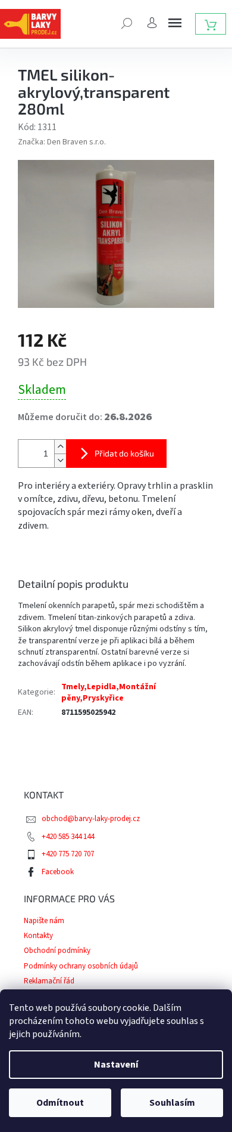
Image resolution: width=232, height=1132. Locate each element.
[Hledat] (127, 22)
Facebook (58, 871)
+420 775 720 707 (68, 854)
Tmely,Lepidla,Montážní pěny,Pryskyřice (108, 692)
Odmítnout (60, 1102)
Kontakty (38, 935)
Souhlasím (172, 1102)
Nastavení (116, 1064)
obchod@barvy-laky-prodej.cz (91, 818)
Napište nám (44, 920)
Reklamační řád (49, 981)
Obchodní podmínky (57, 950)
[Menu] (175, 23)
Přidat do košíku (124, 453)
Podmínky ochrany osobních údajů (81, 966)
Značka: (62, 142)
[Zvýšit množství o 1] (60, 447)
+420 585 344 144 (68, 836)
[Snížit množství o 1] (60, 460)
